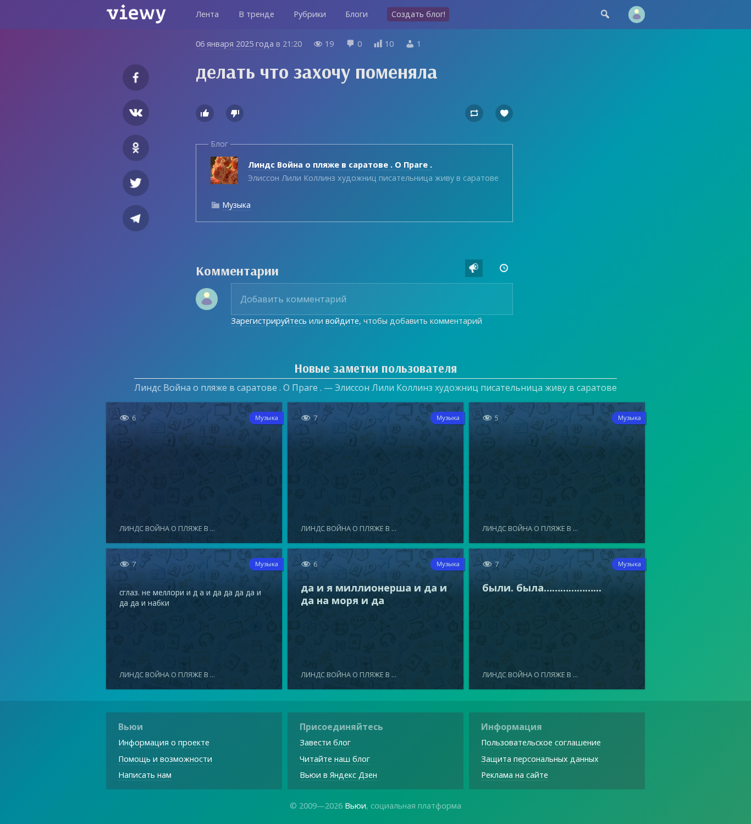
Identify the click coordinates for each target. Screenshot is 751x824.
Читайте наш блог (335, 759)
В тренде (256, 14)
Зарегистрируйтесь (269, 321)
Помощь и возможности (165, 759)
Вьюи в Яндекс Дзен (338, 775)
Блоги (356, 14)
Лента (207, 14)
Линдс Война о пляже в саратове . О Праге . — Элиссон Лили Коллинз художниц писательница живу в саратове (375, 387)
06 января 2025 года (235, 43)
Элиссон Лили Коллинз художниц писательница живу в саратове (373, 171)
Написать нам (145, 775)
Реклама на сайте (514, 775)
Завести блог (325, 742)
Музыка (236, 205)
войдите (342, 321)
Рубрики (310, 14)
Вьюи (355, 805)
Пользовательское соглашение (541, 742)
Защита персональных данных (540, 759)
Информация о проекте (163, 742)
